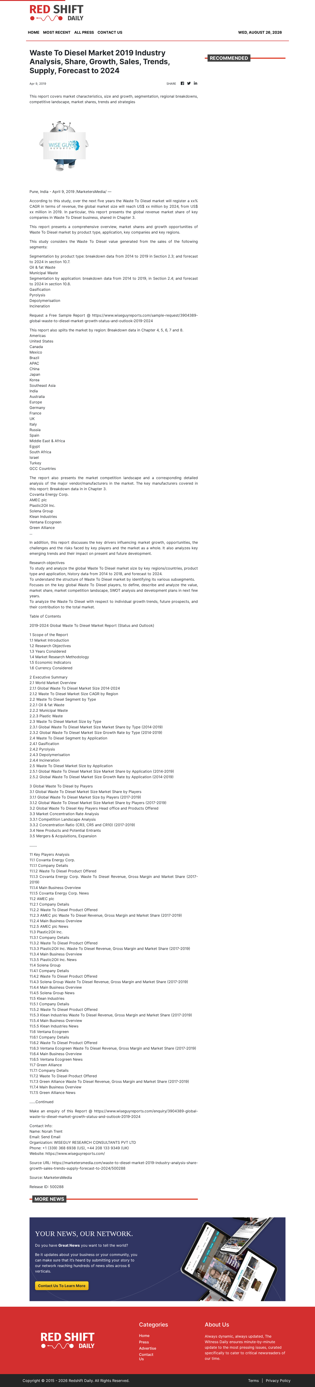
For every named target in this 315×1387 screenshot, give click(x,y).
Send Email (50, 1137)
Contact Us (146, 1356)
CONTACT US (110, 32)
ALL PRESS (84, 32)
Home (144, 1335)
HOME (33, 32)
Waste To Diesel (137, 200)
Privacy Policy (278, 1380)
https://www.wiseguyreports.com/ (75, 1153)
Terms (253, 1380)
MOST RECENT (57, 32)
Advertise (147, 1348)
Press (144, 1342)
